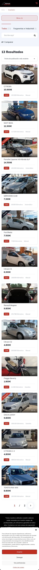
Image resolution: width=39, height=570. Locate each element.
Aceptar (19, 552)
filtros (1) (19, 18)
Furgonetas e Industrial (25, 28)
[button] (36, 530)
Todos (6, 28)
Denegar (19, 557)
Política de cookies (18, 567)
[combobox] (20, 58)
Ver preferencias (19, 563)
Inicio (3, 10)
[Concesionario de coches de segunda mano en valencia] (6, 3)
